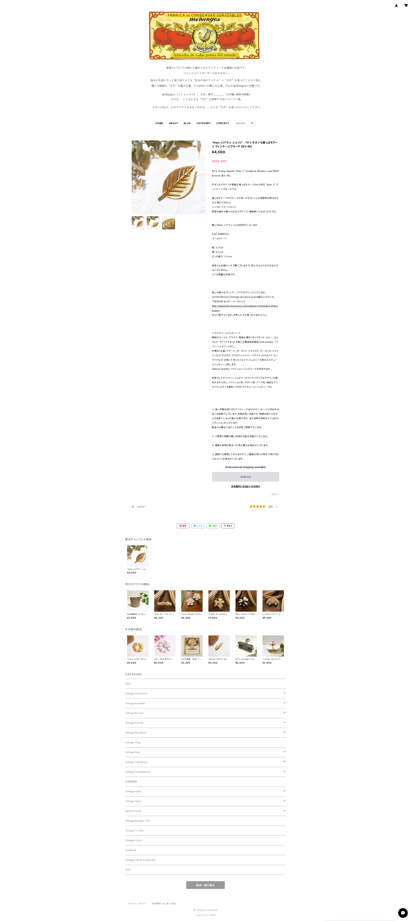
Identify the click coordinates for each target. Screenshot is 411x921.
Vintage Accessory (136, 693)
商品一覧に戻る (205, 885)
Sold (128, 869)
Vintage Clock (133, 840)
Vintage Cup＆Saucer (137, 771)
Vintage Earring (134, 722)
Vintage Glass (133, 801)
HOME (159, 123)
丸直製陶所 (131, 781)
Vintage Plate (133, 791)
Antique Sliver (133, 811)
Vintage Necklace (135, 732)
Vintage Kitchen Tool (137, 820)
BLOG (187, 123)
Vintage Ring (132, 742)
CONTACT (222, 123)
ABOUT (173, 123)
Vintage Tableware (136, 762)
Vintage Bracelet (135, 703)
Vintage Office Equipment (140, 860)
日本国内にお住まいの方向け (245, 486)
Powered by (202, 915)
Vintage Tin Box (134, 830)
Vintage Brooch (134, 713)
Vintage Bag (132, 752)
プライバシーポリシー (137, 903)
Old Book (130, 850)
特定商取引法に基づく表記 (164, 903)
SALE (128, 683)
